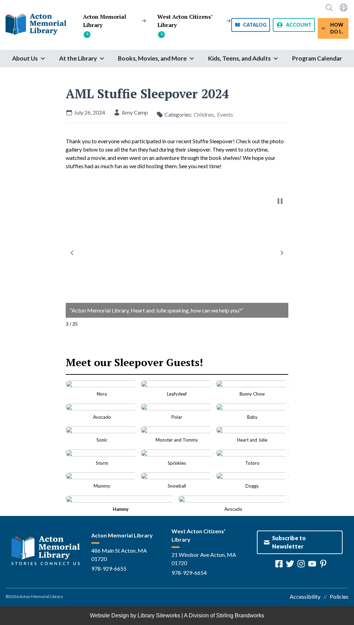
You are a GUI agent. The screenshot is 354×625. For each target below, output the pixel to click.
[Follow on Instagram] (301, 564)
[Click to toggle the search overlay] (329, 7)
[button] (72, 252)
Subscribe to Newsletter (289, 542)
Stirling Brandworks (240, 615)
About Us (25, 58)
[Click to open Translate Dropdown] (343, 7)
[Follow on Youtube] (312, 564)
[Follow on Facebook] (279, 564)
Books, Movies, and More (152, 58)
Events (225, 114)
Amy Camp (135, 112)
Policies (339, 596)
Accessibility (305, 596)
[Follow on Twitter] (290, 564)
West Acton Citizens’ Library (184, 21)
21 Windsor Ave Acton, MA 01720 (203, 558)
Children (204, 114)
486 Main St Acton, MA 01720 (119, 554)
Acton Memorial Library (104, 21)
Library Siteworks (159, 615)
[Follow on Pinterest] (323, 564)
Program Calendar (317, 58)
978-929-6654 (189, 572)
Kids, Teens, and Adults (239, 58)
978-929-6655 (109, 568)
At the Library (78, 58)
